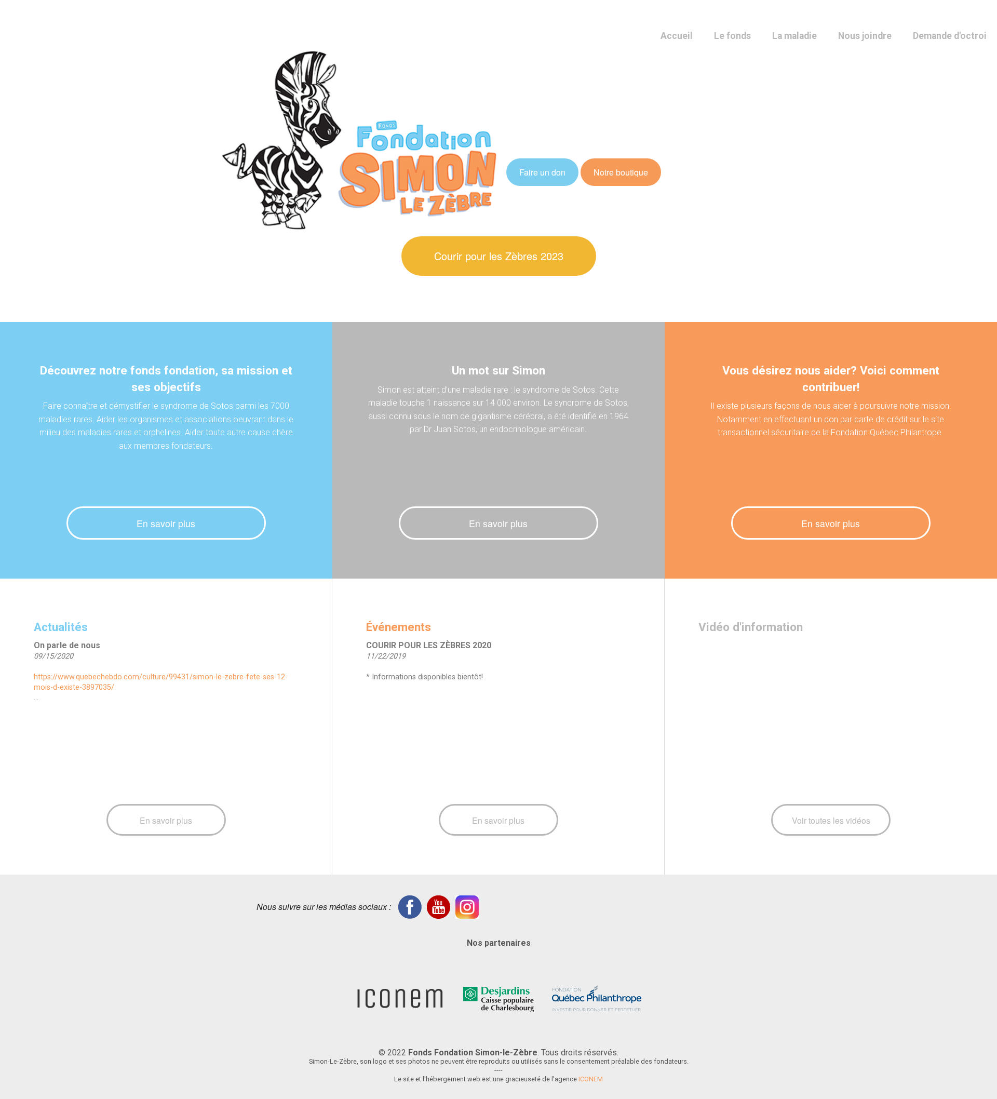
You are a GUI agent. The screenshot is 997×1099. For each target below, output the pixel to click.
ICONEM (590, 1079)
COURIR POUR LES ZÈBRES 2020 (428, 645)
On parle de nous (67, 645)
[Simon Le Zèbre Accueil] (359, 139)
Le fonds (732, 36)
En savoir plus (166, 523)
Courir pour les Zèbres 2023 (498, 255)
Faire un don (542, 172)
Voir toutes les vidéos (831, 820)
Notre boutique (621, 172)
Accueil (677, 36)
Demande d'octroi (950, 36)
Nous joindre (865, 36)
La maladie (794, 36)
